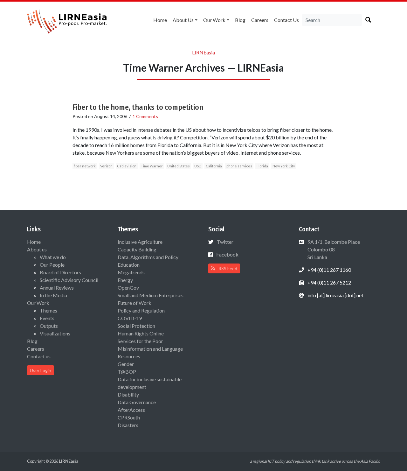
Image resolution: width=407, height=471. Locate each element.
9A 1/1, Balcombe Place (333, 249)
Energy (125, 280)
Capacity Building (137, 249)
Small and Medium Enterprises (150, 295)
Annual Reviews (57, 288)
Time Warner (152, 166)
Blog (240, 20)
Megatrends (131, 272)
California (214, 166)
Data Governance (137, 402)
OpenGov (128, 288)
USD (197, 166)
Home (160, 20)
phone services (239, 166)
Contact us (286, 20)
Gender (126, 364)
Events (47, 318)
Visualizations (55, 333)
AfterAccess (131, 410)
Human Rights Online (141, 333)
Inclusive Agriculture (140, 242)
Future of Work (134, 303)
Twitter (225, 242)
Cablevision (126, 166)
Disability (128, 394)
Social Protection (136, 326)
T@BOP (127, 372)
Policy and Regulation (141, 310)
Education (129, 265)
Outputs (49, 326)
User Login (40, 370)
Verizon (106, 166)
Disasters (128, 425)
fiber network (85, 166)
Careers (259, 20)
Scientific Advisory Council (69, 280)
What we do (53, 257)
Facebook (227, 254)
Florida (262, 166)
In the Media (53, 295)
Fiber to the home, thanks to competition (137, 107)
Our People (52, 265)
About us (183, 20)
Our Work (214, 20)
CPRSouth (129, 417)
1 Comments (145, 116)
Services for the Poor (140, 341)
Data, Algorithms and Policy (148, 257)
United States (178, 166)
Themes (48, 310)
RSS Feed (227, 268)
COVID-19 (130, 318)
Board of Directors (60, 272)
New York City (283, 166)
